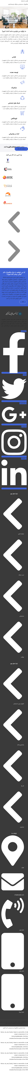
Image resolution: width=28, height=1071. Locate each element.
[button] (14, 222)
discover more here (6, 279)
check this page (6, 288)
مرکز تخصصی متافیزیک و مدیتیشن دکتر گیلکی (14, 1028)
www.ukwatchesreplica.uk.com (18, 271)
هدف (10, 23)
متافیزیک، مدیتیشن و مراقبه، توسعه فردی (18, 4)
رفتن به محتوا (24, 1)
